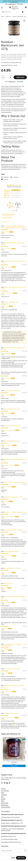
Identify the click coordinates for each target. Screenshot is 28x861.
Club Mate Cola (8, 583)
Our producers (5, 790)
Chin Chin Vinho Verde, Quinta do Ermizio (15, 482)
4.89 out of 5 (18, 185)
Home (2, 16)
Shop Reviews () (7, 217)
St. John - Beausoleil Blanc (11, 302)
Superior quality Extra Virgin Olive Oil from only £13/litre (14, 1)
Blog (2, 796)
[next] (25, 752)
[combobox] (14, 11)
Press (2, 801)
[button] (25, 7)
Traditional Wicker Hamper (11, 551)
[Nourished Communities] (13, 7)
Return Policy (4, 803)
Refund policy (4, 805)
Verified (13, 210)
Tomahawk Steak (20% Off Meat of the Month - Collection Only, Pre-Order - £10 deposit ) (14, 227)
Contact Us (4, 794)
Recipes (3, 799)
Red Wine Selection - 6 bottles (12, 568)
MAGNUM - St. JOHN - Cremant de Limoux (15, 512)
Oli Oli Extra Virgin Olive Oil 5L (12, 390)
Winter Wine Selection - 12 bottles (13, 530)
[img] (14, 185)
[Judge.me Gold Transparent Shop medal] (10, 205)
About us (3, 788)
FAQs (2, 792)
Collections (8, 16)
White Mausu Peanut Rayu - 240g (13, 497)
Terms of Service (5, 807)
